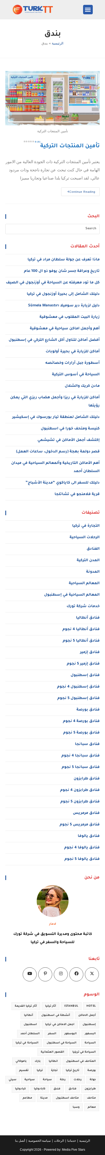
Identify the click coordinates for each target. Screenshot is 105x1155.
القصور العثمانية (52, 1052)
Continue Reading (78, 190)
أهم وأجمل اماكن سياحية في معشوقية (65, 329)
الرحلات (59, 1140)
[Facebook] (76, 974)
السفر (52, 1033)
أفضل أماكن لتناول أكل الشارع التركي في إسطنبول (54, 340)
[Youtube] (30, 974)
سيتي (12, 1079)
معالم (92, 1107)
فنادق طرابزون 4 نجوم (80, 790)
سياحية (29, 1079)
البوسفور (70, 1033)
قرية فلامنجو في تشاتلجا (77, 494)
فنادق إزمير (90, 653)
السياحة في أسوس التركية (76, 375)
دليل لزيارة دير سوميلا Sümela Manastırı (64, 306)
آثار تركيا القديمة (26, 1006)
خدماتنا (71, 1140)
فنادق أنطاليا (88, 618)
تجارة (54, 1070)
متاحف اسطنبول (67, 1098)
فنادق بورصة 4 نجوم (81, 721)
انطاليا (53, 1061)
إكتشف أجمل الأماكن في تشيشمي (68, 440)
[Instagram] (61, 974)
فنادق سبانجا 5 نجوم (81, 767)
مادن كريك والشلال (82, 386)
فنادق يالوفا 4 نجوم (82, 848)
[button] (88, 10)
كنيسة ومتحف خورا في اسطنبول (70, 429)
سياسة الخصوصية (39, 1140)
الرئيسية (57, 43)
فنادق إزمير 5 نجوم (83, 664)
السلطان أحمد (30, 1033)
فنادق (72, 1088)
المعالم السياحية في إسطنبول (72, 595)
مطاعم (27, 1098)
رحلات (78, 1079)
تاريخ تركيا (72, 1070)
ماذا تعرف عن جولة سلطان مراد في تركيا (64, 260)
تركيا (40, 1070)
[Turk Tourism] (37, 10)
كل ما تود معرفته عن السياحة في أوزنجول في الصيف (53, 283)
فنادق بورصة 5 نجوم (81, 733)
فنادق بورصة (88, 710)
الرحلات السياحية (85, 538)
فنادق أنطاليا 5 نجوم (81, 641)
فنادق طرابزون (87, 779)
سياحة (47, 1079)
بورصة (91, 1070)
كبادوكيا (20, 1088)
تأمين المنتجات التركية (67, 146)
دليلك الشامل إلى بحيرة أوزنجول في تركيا (63, 294)
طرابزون (90, 1088)
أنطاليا (28, 1015)
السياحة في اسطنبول (62, 1042)
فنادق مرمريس (86, 813)
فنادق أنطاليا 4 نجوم (81, 630)
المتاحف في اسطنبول (81, 1061)
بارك (38, 1061)
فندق (57, 1088)
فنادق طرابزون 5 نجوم (80, 802)
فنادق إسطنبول (85, 675)
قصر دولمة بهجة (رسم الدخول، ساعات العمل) (58, 452)
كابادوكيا (39, 1088)
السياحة (90, 1042)
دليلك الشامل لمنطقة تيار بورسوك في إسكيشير (56, 417)
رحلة (62, 1079)
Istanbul (71, 1006)
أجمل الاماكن (87, 1015)
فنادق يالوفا (89, 836)
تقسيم (24, 1070)
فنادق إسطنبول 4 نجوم (78, 687)
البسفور (90, 1033)
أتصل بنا (20, 1140)
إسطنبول (89, 1024)
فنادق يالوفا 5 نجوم (82, 859)
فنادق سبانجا (87, 744)
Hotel (91, 1006)
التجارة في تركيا (86, 526)
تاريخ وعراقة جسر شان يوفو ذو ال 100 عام (62, 271)
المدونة (93, 572)
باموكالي (21, 1061)
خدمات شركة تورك (83, 607)
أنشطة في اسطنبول (55, 1015)
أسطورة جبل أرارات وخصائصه (72, 363)
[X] (92, 974)
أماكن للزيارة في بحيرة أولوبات (73, 352)
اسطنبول (30, 1024)
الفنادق (93, 549)
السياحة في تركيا (27, 1042)
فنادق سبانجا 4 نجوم (80, 756)
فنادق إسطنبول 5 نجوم (78, 698)
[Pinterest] (45, 974)
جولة (93, 1079)
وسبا (76, 1107)
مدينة (44, 1098)
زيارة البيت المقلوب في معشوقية (70, 317)
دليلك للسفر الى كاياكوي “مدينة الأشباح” (62, 483)
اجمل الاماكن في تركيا (59, 1024)
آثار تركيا (50, 1006)
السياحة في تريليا (84, 1052)
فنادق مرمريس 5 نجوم (80, 825)
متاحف (91, 1098)
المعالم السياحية (84, 584)
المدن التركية (88, 561)
